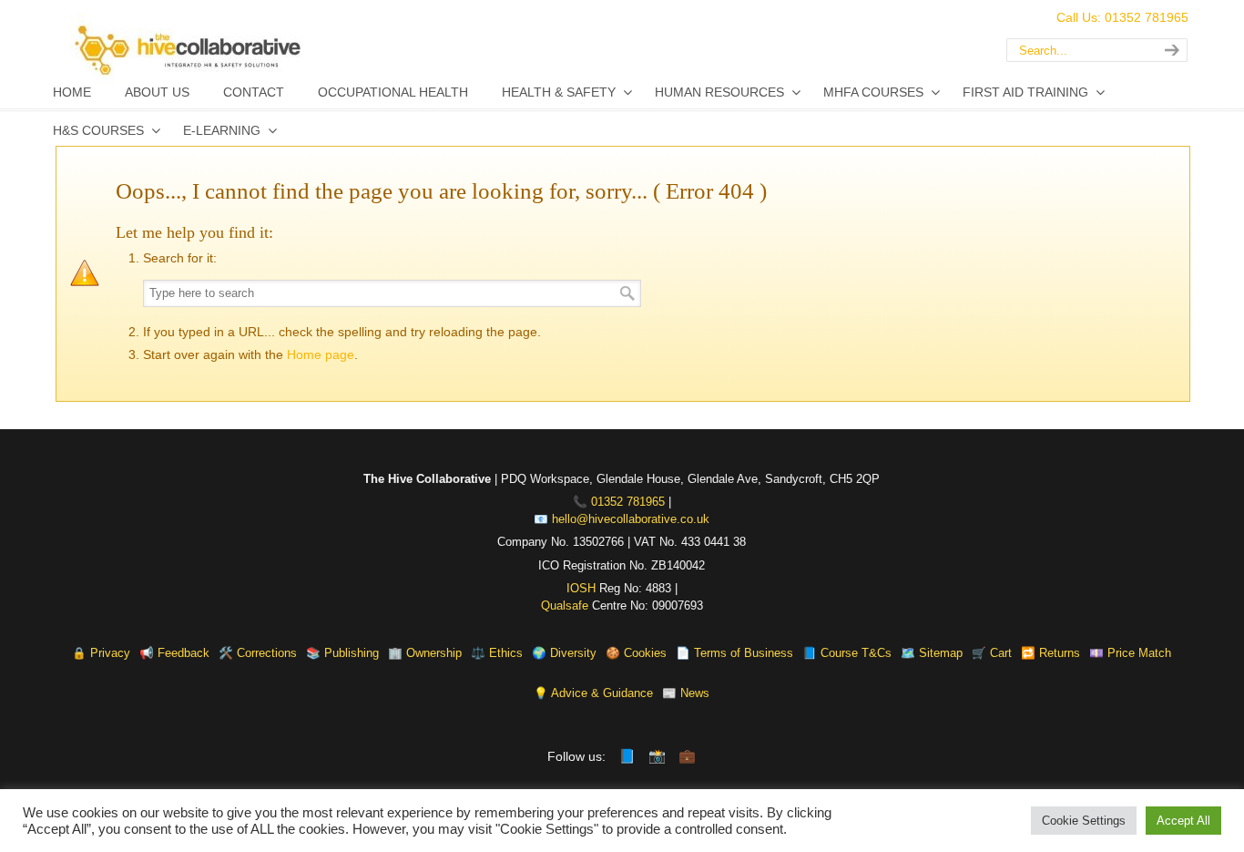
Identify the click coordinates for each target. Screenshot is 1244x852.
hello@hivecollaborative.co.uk (630, 519)
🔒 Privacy (101, 653)
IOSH (581, 588)
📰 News (685, 693)
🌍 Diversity (564, 653)
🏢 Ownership (425, 653)
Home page (320, 354)
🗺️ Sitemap (932, 653)
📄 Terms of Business (734, 653)
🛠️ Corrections (258, 653)
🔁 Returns (1050, 653)
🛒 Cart (992, 653)
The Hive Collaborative (274, 50)
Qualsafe (564, 606)
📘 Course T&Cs (847, 653)
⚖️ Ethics (497, 653)
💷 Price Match (1130, 653)
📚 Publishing (342, 653)
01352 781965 (628, 502)
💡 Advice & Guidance (593, 693)
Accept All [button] (1183, 820)
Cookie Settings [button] (1084, 820)
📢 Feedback (174, 653)
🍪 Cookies (636, 653)
